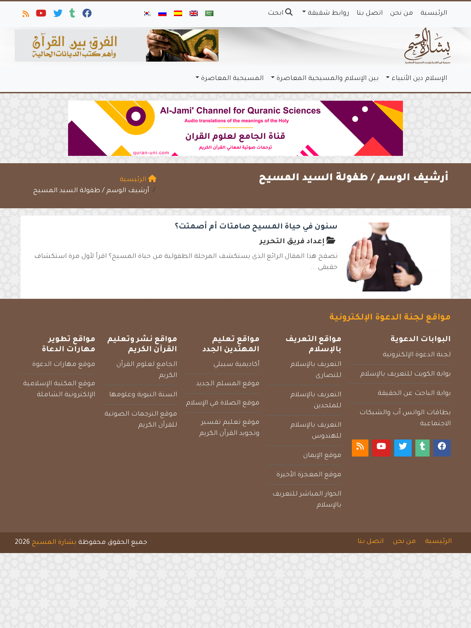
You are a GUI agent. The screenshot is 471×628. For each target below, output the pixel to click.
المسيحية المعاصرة (232, 79)
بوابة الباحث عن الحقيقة (414, 394)
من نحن (401, 13)
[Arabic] (209, 14)
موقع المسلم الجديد (227, 384)
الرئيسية (433, 13)
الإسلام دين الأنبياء (419, 79)
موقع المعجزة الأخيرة (308, 475)
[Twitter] (57, 15)
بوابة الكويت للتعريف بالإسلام (405, 374)
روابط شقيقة (328, 13)
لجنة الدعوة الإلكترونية (417, 355)
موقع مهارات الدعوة (63, 365)
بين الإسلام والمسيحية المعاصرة (327, 79)
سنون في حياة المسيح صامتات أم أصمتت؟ (256, 227)
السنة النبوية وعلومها (143, 395)
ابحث (276, 13)
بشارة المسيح (54, 543)
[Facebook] (86, 15)
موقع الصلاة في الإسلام (222, 403)
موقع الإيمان (322, 456)
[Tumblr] (71, 15)
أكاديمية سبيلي (236, 365)
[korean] (147, 14)
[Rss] (25, 15)
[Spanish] (178, 14)
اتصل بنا (369, 13)
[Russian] (162, 14)
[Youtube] (40, 15)
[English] (193, 14)
